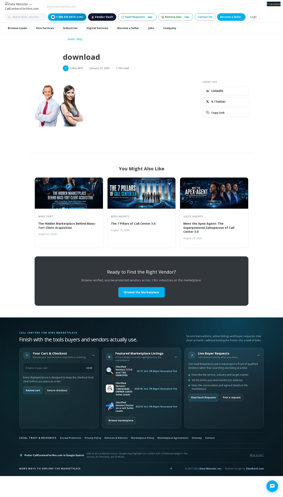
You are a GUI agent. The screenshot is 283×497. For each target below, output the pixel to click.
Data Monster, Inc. (211, 468)
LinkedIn (217, 91)
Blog (79, 39)
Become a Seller (230, 17)
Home (71, 39)
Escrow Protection (70, 437)
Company (169, 28)
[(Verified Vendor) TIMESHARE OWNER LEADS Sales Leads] (110, 389)
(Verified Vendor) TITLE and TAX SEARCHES (124, 371)
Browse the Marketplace (141, 292)
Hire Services (45, 28)
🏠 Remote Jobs (175, 17)
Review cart (33, 390)
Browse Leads (17, 28)
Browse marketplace (121, 420)
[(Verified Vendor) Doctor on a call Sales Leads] (110, 406)
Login (253, 17)
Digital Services (97, 28)
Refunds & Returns (116, 437)
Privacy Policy (93, 437)
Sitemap (197, 437)
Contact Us (205, 17)
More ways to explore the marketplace (50, 468)
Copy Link (218, 112)
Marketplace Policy (142, 437)
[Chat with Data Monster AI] (272, 486)
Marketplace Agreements (172, 437)
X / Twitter (218, 102)
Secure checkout (57, 390)
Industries (70, 28)
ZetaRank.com (255, 468)
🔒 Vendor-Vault (102, 17)
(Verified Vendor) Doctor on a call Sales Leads (125, 406)
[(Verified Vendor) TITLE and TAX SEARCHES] (110, 371)
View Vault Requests (203, 397)
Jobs (151, 28)
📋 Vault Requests (136, 17)
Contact (210, 437)
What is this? (257, 455)
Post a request (232, 397)
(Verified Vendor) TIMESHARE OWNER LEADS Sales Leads (124, 389)
